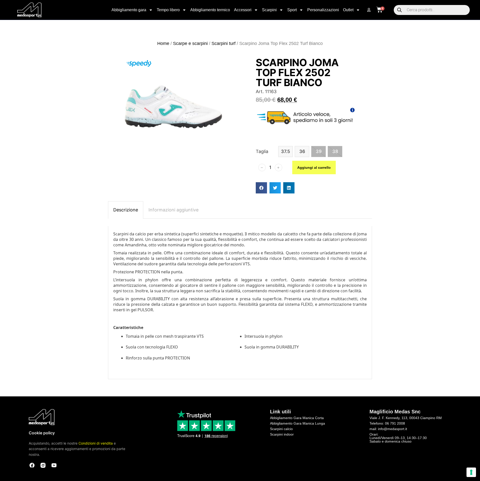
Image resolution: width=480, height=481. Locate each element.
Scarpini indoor (282, 434)
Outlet (348, 10)
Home (163, 43)
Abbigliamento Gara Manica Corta (297, 418)
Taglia (262, 151)
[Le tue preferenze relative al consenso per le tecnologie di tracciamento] (471, 472)
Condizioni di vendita (95, 443)
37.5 (285, 151)
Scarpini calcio (281, 429)
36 (302, 151)
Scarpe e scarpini (190, 43)
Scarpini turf (224, 43)
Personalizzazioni (323, 10)
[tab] (125, 210)
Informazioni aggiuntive (173, 209)
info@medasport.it (392, 429)
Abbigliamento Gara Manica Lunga (297, 423)
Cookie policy (42, 432)
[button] (261, 187)
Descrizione (125, 209)
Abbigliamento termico (210, 10)
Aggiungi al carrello (314, 167)
